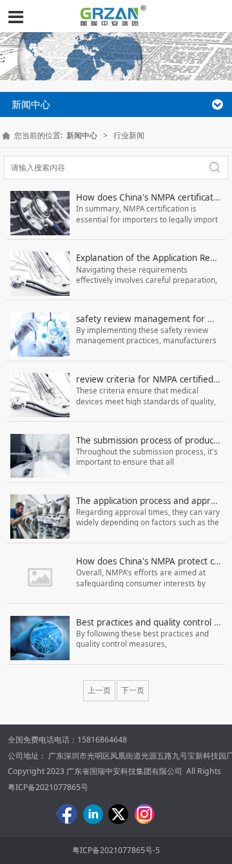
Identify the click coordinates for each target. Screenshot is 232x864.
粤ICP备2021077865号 (48, 787)
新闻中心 (81, 135)
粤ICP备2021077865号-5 (116, 850)
